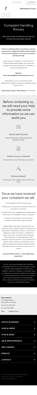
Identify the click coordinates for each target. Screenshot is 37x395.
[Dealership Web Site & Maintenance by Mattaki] (5, 382)
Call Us (3, 14)
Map (2, 311)
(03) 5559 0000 (10, 305)
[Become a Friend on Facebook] (3, 369)
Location (8, 14)
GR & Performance (11, 340)
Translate (33, 4)
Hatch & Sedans (10, 322)
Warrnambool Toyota (28, 8)
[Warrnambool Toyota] (4, 8)
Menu (34, 14)
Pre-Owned (7, 347)
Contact (6, 359)
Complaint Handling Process (9, 378)
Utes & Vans (7, 334)
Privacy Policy (18, 376)
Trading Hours (13, 311)
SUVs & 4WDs (8, 328)
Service (5, 353)
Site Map (11, 376)
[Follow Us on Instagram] (6, 369)
